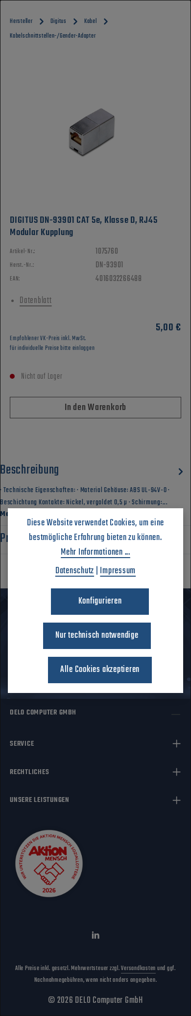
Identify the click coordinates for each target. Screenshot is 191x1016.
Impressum (118, 571)
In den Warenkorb (95, 408)
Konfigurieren (100, 601)
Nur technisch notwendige (96, 635)
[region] (95, 131)
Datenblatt (36, 301)
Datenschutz (74, 571)
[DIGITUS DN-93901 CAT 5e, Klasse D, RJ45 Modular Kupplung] (95, 131)
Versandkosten (138, 968)
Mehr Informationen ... (95, 552)
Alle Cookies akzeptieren (100, 670)
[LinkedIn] (96, 938)
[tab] (93, 490)
